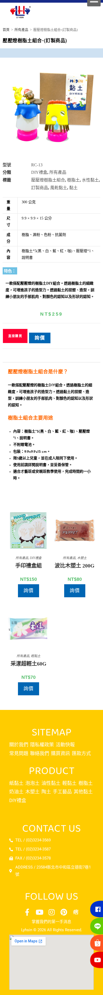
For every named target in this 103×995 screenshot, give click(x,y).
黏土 (73, 187)
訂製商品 (39, 187)
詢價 (40, 338)
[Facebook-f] (27, 912)
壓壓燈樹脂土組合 (48, 180)
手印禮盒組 (28, 566)
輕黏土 (35, 656)
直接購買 (15, 336)
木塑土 (82, 558)
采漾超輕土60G (28, 664)
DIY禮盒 (39, 172)
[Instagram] (51, 912)
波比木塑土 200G (75, 566)
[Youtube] (39, 912)
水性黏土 (90, 180)
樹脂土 (73, 180)
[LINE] (95, 926)
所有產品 (21, 30)
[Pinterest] (63, 912)
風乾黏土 (58, 187)
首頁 (6, 30)
